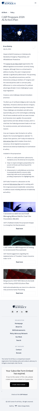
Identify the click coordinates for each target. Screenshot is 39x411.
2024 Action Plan (8, 141)
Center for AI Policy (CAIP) (14, 64)
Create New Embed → (19, 385)
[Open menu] (35, 3)
